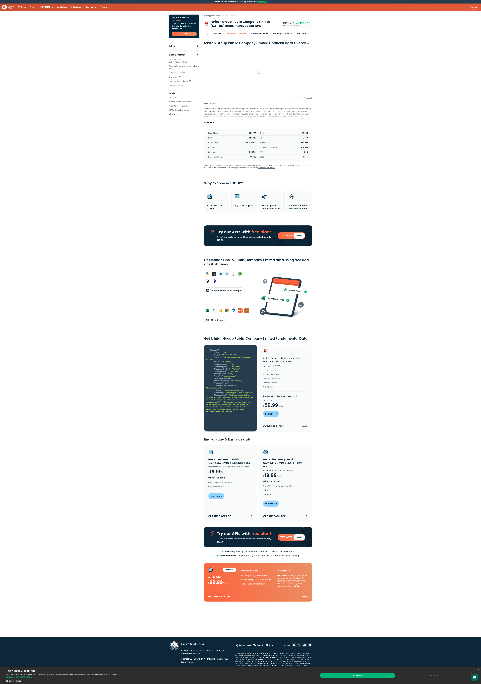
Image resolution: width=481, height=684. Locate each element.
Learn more (262, 2)
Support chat (245, 645)
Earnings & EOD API (282, 33)
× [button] (478, 670)
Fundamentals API (177, 73)
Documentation (177, 54)
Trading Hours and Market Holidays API (184, 67)
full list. (296, 586)
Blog (271, 645)
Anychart (309, 98)
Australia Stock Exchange (180, 102)
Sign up (474, 7)
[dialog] (240, 675)
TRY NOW (184, 34)
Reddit (260, 645)
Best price (302, 33)
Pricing (172, 46)
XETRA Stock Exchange (179, 110)
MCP (44, 7)
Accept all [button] (357, 675)
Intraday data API (176, 85)
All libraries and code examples (226, 290)
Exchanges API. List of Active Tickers (178, 60)
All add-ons (216, 320)
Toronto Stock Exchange (180, 106)
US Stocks (173, 97)
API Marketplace (59, 7)
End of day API (175, 77)
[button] (61, 677)
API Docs (22, 7)
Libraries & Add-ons (236, 33)
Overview (217, 33)
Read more (113, 674)
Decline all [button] (435, 675)
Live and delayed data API (180, 81)
